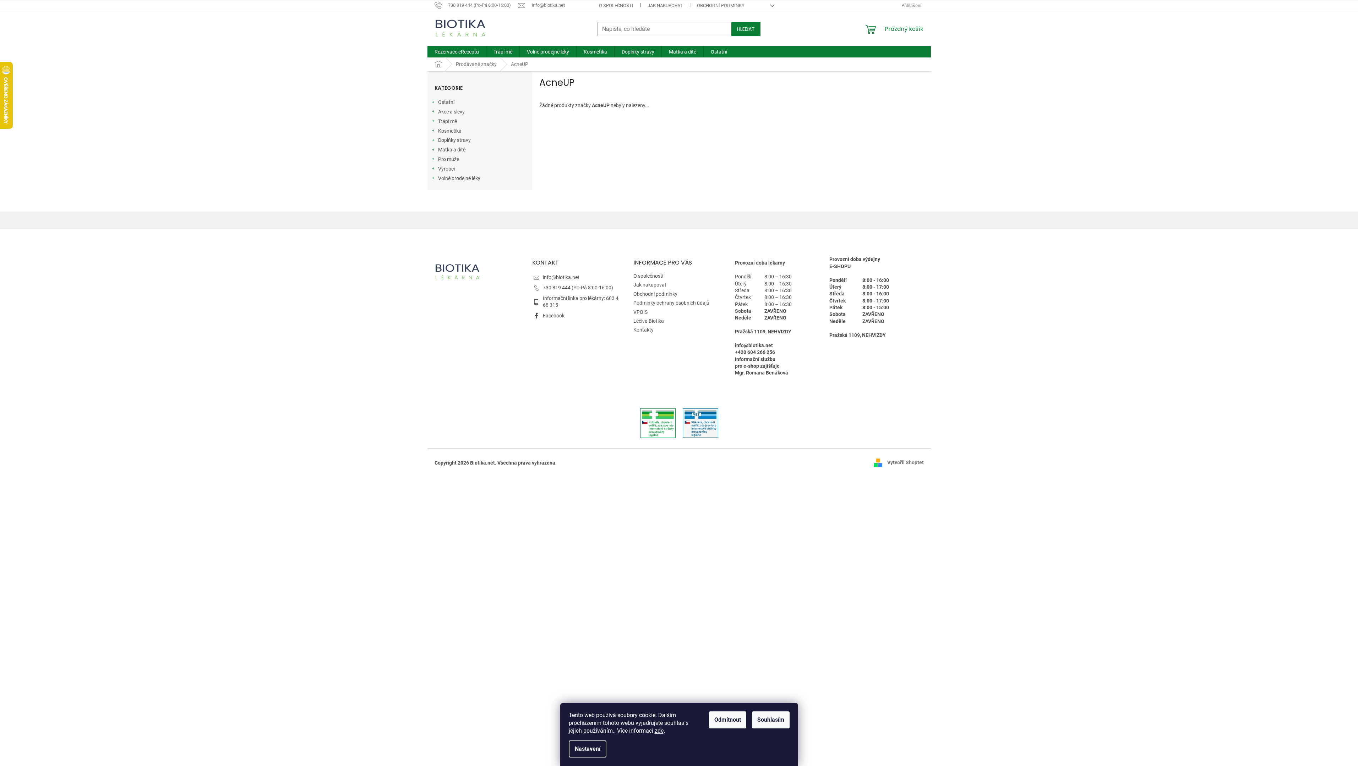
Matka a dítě (451, 149)
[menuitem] (456, 51)
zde (659, 730)
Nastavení (587, 748)
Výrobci (446, 169)
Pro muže (448, 159)
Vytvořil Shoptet (905, 462)
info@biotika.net (561, 277)
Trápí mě (447, 121)
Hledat (746, 29)
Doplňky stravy (454, 140)
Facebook (554, 315)
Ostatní (446, 102)
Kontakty (643, 330)
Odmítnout (727, 719)
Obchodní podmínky (721, 5)
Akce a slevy (451, 112)
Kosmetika (450, 131)
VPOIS (640, 312)
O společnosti (616, 5)
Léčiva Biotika (648, 321)
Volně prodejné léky (459, 178)
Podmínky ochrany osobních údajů (671, 303)
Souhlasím (770, 719)
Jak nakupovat (665, 5)
